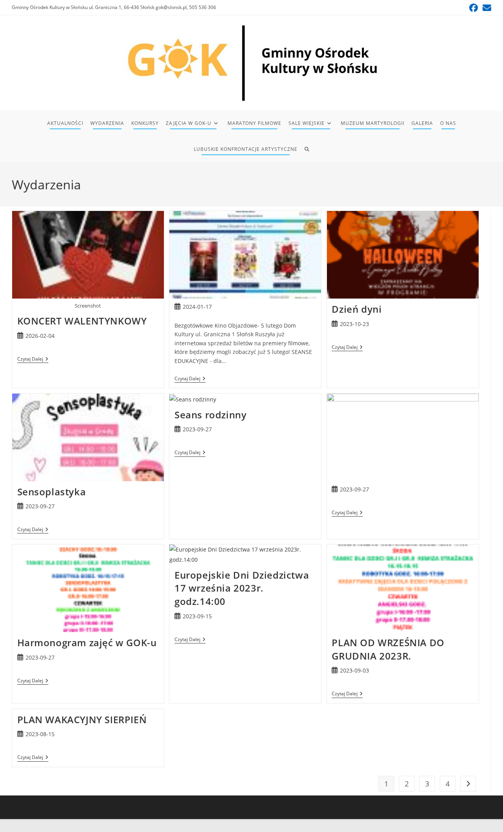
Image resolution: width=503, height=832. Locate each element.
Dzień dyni (357, 308)
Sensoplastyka (51, 491)
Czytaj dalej (32, 359)
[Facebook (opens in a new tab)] (473, 8)
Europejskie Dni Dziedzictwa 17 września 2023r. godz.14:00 (241, 588)
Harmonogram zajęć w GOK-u (87, 642)
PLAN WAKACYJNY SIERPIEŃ (82, 719)
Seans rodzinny (210, 414)
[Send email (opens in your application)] (485, 8)
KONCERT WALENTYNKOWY (82, 320)
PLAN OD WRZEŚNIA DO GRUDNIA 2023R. (388, 649)
